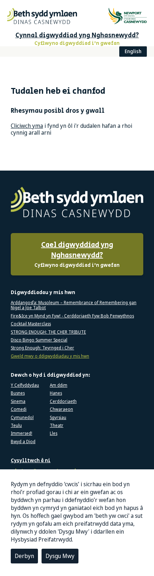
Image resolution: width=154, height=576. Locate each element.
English (133, 51)
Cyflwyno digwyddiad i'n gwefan (77, 254)
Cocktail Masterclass (31, 323)
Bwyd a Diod (23, 441)
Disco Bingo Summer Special (39, 340)
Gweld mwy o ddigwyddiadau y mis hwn (50, 356)
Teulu (16, 425)
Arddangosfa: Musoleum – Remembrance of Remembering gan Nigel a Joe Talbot (73, 305)
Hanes (56, 393)
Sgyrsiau (58, 417)
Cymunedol (22, 417)
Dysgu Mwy (59, 556)
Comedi (19, 409)
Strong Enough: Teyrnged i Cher (42, 347)
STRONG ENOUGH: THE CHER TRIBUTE (48, 332)
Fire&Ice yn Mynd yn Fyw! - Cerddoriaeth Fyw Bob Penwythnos (72, 316)
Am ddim (58, 385)
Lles (53, 433)
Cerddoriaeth (63, 401)
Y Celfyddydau (25, 385)
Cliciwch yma (27, 126)
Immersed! (21, 433)
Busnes (18, 393)
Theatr (56, 425)
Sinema (18, 401)
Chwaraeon (61, 409)
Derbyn (24, 556)
